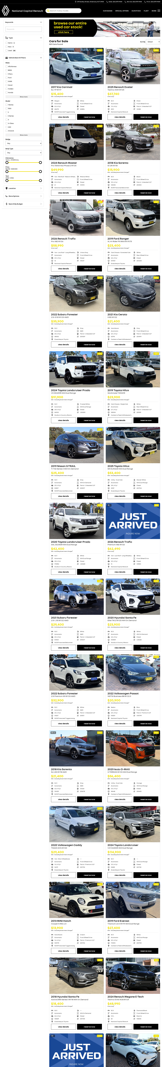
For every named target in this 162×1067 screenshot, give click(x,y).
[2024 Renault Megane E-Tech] (133, 976)
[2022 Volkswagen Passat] (133, 672)
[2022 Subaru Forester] (76, 293)
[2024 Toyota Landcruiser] (133, 824)
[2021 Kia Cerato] (133, 293)
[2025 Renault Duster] (133, 66)
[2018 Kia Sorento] (133, 142)
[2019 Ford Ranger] (133, 217)
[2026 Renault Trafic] (76, 217)
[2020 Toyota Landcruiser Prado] (76, 521)
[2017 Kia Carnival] (76, 66)
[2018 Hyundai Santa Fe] (76, 976)
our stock (136, 11)
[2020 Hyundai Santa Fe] (133, 597)
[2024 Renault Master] (76, 142)
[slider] (7, 162)
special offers (122, 11)
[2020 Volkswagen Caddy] (76, 824)
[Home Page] (5, 11)
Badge (8, 139)
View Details (63, 117)
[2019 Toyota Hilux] (133, 369)
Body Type (9, 149)
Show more (23, 97)
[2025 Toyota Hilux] (133, 445)
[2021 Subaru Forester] (76, 597)
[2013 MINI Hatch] (76, 900)
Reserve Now (89, 117)
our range (107, 11)
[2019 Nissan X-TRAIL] (76, 445)
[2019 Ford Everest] (133, 900)
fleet (146, 11)
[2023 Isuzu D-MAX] (133, 748)
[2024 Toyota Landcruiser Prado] (76, 369)
